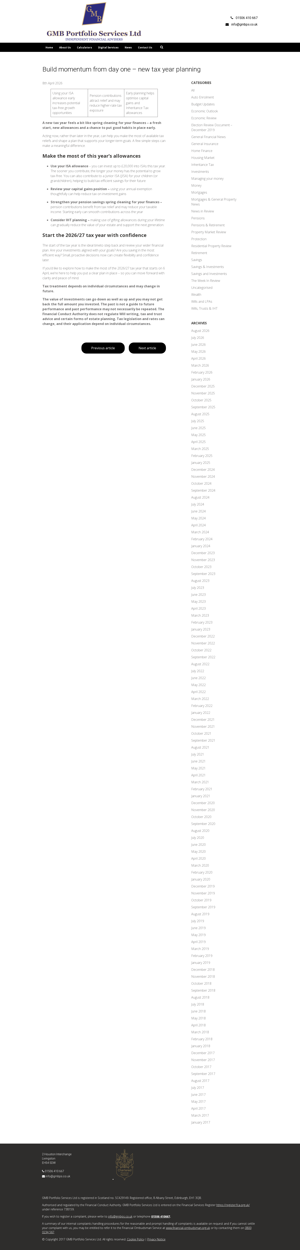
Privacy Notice (156, 1239)
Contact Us (145, 47)
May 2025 (198, 435)
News (128, 47)
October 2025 (201, 400)
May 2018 (198, 1018)
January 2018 (200, 1046)
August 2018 (200, 997)
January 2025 (200, 462)
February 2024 (201, 539)
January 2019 (200, 962)
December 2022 (203, 636)
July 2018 (197, 1004)
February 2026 (201, 372)
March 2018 (200, 1032)
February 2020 (201, 872)
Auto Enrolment (202, 97)
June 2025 (198, 428)
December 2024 (203, 469)
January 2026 (200, 379)
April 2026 (198, 358)
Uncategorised (201, 287)
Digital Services (108, 47)
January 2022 (200, 712)
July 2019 (197, 921)
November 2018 (203, 976)
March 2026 (200, 365)
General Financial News (208, 137)
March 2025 (200, 448)
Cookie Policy (135, 1239)
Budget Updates (203, 104)
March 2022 (200, 698)
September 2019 (203, 907)
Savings (196, 260)
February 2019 (201, 955)
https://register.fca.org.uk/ (233, 1205)
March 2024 (200, 532)
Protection (199, 239)
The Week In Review (205, 280)
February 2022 (201, 705)
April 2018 (198, 1025)
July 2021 (197, 754)
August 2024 (200, 497)
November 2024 (203, 476)
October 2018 (201, 983)
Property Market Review (208, 232)
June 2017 (198, 1094)
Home (49, 47)
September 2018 (203, 990)
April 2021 (198, 775)
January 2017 (200, 1122)
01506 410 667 (54, 1171)
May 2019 (198, 935)
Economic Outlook (204, 111)
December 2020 (203, 803)
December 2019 (203, 886)
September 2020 (203, 823)
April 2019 (198, 942)
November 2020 (203, 810)
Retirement (199, 253)
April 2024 (198, 525)
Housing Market (202, 157)
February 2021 (201, 789)
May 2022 (198, 685)
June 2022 (198, 678)
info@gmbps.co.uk (58, 1176)
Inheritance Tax (202, 164)
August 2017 (200, 1080)
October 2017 (201, 1067)
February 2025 (201, 455)
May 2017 (198, 1101)
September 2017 (203, 1073)
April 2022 (198, 692)
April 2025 (198, 442)
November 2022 (203, 643)
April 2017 (198, 1108)
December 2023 (203, 553)
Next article (147, 348)
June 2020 (198, 844)
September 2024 (203, 490)
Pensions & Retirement (208, 225)
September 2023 (203, 573)
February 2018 (201, 1039)
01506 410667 (160, 1216)
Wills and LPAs (201, 301)
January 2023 (200, 629)
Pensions (198, 218)
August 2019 (200, 914)
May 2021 (198, 768)
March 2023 (200, 615)
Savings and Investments (209, 273)
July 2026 (197, 337)
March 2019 (200, 948)
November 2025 (203, 393)
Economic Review (204, 118)
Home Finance (201, 150)
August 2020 (200, 830)
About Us (65, 47)
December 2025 (203, 386)
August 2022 (200, 664)
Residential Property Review (211, 246)
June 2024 (198, 511)
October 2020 (201, 817)
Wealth (196, 294)
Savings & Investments (207, 267)
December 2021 (203, 719)
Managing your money (207, 178)
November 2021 (203, 726)
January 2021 (200, 796)
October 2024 (201, 483)
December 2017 (203, 1053)
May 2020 (198, 851)
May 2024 (198, 518)
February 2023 (201, 622)
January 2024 (200, 546)
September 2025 (203, 407)
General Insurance (204, 144)
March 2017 (200, 1115)
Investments (200, 171)
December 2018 (203, 969)
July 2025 (197, 421)
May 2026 (198, 351)
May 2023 (198, 601)
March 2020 (200, 865)
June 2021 (198, 761)
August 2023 (200, 580)
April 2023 (198, 608)
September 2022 (203, 657)
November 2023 (203, 560)
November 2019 (203, 893)
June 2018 (198, 1011)
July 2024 (197, 504)
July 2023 (197, 587)
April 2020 (198, 858)
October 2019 (201, 900)
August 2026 (200, 330)
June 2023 (198, 594)
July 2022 (197, 671)
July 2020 (197, 837)
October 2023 (201, 567)
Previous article (103, 348)
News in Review (202, 211)
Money (196, 185)
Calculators (84, 47)
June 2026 (198, 344)
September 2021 (203, 740)
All (192, 90)
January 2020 (200, 879)
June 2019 (198, 928)
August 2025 (200, 414)
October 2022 (201, 650)
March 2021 (200, 782)
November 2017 (203, 1060)
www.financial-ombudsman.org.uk (188, 1228)
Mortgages (199, 192)
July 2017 (197, 1087)
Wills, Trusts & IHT (204, 308)
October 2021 (201, 733)
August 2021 (200, 747)
